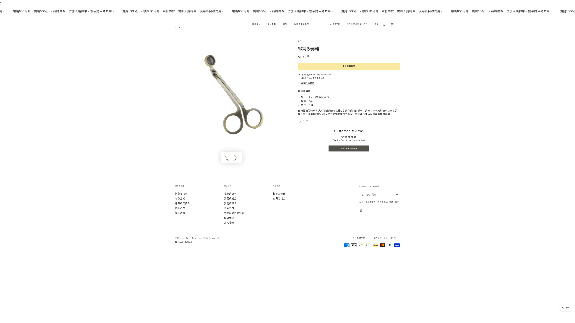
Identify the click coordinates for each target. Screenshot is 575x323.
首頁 (299, 41)
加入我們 (229, 222)
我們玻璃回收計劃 (234, 212)
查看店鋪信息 (307, 83)
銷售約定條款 (182, 203)
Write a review (348, 148)
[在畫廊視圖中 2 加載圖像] (236, 157)
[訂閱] (398, 194)
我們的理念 (230, 203)
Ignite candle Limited (192, 238)
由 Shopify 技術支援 (184, 242)
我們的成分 (230, 198)
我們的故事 (230, 193)
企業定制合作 (280, 198)
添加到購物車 (348, 66)
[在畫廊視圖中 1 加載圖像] (226, 157)
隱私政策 (180, 208)
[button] (376, 24)
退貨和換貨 (181, 193)
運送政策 (180, 212)
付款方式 (180, 198)
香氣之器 (229, 208)
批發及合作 (279, 193)
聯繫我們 (229, 217)
